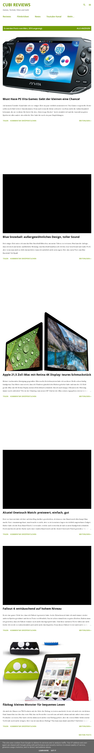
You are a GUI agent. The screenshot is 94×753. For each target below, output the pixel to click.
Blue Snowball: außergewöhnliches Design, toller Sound (41, 237)
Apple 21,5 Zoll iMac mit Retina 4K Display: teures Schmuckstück (47, 374)
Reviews (7, 16)
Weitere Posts (85, 735)
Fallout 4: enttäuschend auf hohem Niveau (32, 608)
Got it (53, 751)
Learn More (44, 751)
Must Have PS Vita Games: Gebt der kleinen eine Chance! (41, 99)
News (38, 16)
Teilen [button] (5, 121)
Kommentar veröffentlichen (23, 121)
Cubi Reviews (16, 4)
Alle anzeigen (83, 28)
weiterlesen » (85, 121)
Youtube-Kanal (54, 16)
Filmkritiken (23, 16)
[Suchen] (84, 4)
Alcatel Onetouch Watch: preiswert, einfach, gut (36, 512)
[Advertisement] (47, 148)
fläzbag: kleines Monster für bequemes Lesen (34, 704)
